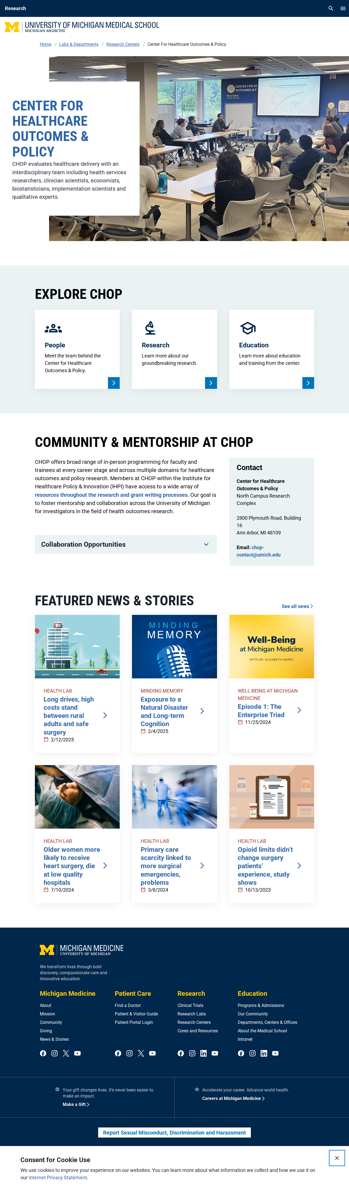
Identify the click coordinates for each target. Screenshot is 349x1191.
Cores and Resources (197, 1030)
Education (252, 993)
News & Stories (54, 1039)
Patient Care (133, 993)
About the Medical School (262, 1030)
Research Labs (191, 1013)
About (45, 1005)
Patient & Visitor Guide (136, 1013)
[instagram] (54, 1053)
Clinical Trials (190, 1005)
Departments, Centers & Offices (267, 1022)
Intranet (245, 1039)
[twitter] (66, 1053)
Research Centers (194, 1022)
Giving (46, 1030)
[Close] (337, 1158)
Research (191, 993)
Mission (47, 1013)
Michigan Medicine (67, 993)
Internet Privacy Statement (58, 1177)
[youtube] (77, 1053)
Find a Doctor (128, 1005)
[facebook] (43, 1053)
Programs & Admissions (261, 1005)
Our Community (253, 1013)
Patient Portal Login (134, 1022)
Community (51, 1022)
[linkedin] (203, 1053)
